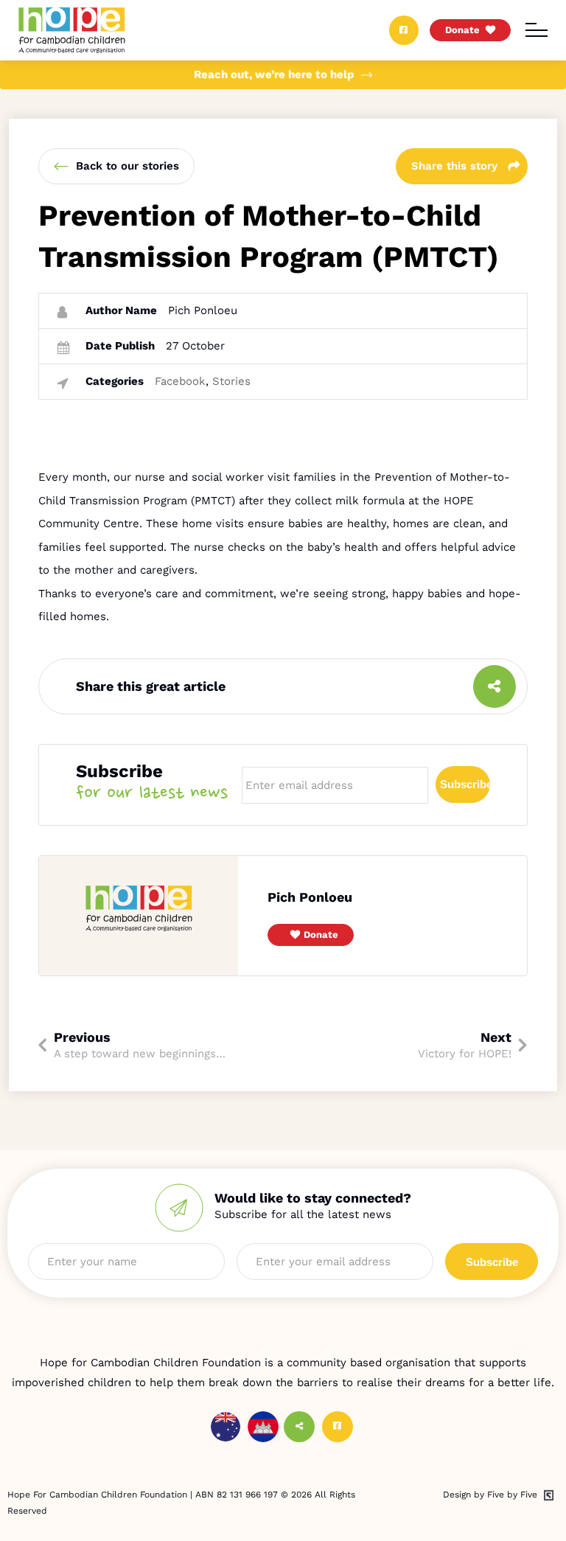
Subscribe (465, 784)
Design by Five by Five (490, 1494)
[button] (311, 935)
